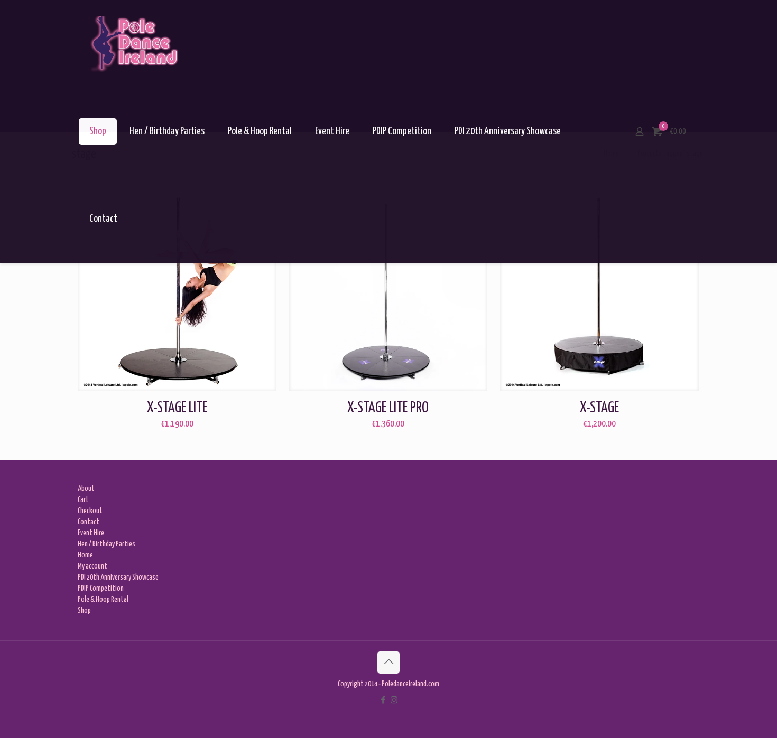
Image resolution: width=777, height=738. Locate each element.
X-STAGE (599, 408)
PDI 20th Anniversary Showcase (118, 577)
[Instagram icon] (394, 700)
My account (92, 566)
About (86, 489)
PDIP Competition (101, 588)
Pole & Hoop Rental (103, 599)
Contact (88, 522)
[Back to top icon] (388, 662)
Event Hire (91, 533)
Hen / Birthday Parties (106, 544)
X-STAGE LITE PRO (388, 408)
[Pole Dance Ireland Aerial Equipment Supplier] (134, 44)
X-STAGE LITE (177, 408)
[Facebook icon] (383, 700)
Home (85, 555)
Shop (84, 610)
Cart (83, 500)
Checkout (90, 511)
